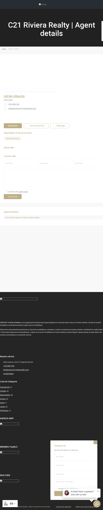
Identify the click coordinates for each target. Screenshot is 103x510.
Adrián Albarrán (14, 96)
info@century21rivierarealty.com (16, 370)
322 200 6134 (13, 104)
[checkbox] (5, 192)
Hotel (2, 403)
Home (4, 49)
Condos (3, 391)
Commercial (4, 387)
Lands (2, 407)
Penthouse (4, 411)
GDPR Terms (23, 192)
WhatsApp (60, 126)
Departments (5, 395)
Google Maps (8, 374)
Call (37, 126)
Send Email (12, 126)
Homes (3, 399)
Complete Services (12, 138)
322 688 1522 (8, 366)
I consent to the (17, 192)
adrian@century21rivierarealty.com (22, 108)
